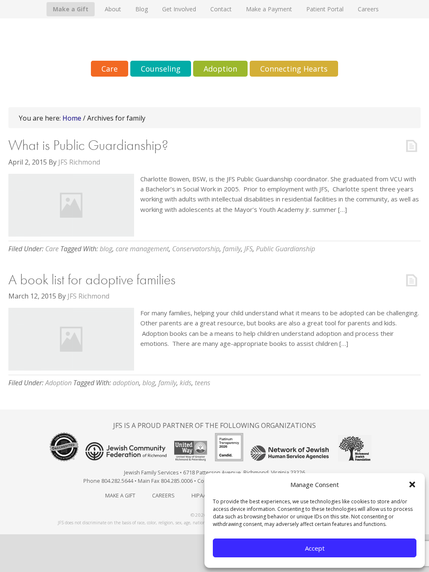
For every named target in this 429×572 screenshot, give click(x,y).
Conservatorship (196, 248)
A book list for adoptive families (92, 280)
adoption (126, 382)
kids (185, 382)
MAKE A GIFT (120, 495)
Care (52, 248)
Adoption (58, 382)
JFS (248, 248)
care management (142, 248)
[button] (412, 484)
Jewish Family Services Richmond (214, 40)
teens (202, 382)
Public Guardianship (285, 248)
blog (106, 248)
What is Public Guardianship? (88, 145)
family (232, 248)
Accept (315, 548)
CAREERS (163, 495)
